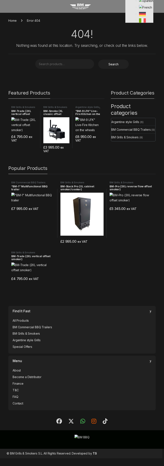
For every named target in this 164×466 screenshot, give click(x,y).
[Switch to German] (142, 14)
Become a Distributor (27, 377)
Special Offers (22, 346)
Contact (18, 403)
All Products (21, 320)
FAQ (15, 397)
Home (12, 20)
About (17, 370)
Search (113, 64)
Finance (18, 383)
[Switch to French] (145, 7)
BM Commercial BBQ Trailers (131, 129)
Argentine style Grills (87, 107)
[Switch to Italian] (142, 20)
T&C (16, 390)
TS (95, 453)
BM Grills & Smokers (23, 107)
